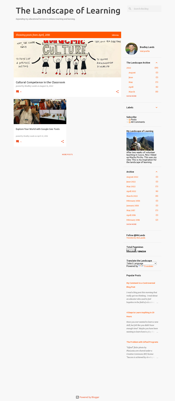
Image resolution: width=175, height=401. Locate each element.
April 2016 (131, 215)
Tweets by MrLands (135, 238)
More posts (67, 154)
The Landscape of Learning (68, 10)
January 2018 (132, 205)
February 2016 (133, 220)
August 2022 (132, 177)
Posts (133, 119)
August (132, 72)
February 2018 (133, 201)
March (132, 92)
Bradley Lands (147, 47)
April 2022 (131, 191)
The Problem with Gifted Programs (142, 342)
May (131, 82)
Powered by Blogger (89, 397)
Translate (148, 266)
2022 (128, 68)
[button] (117, 92)
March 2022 (132, 196)
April (131, 87)
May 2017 (130, 210)
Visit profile (145, 51)
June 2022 (131, 181)
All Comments (137, 122)
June (131, 77)
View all (115, 35)
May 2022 (130, 186)
